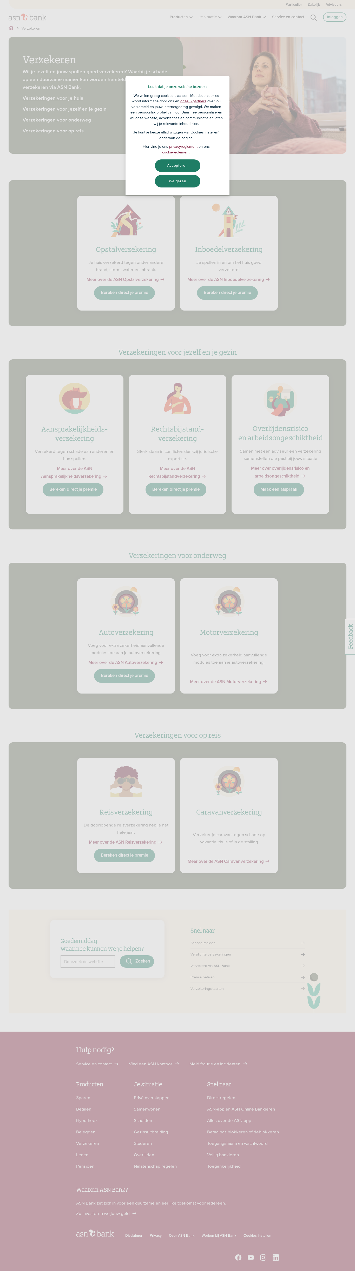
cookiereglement (175, 152)
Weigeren (177, 181)
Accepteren (177, 165)
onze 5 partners (193, 101)
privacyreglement (183, 146)
